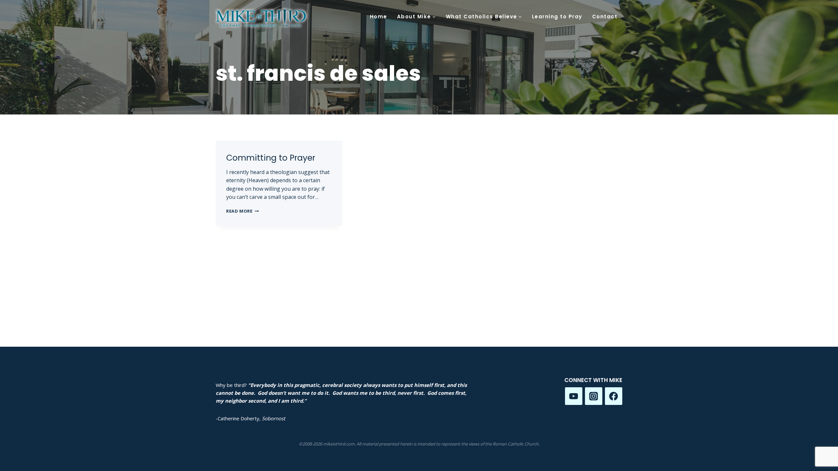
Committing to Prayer (270, 158)
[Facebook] (613, 396)
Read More (242, 211)
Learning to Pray (557, 16)
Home (378, 16)
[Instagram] (593, 396)
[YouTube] (573, 396)
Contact (605, 16)
